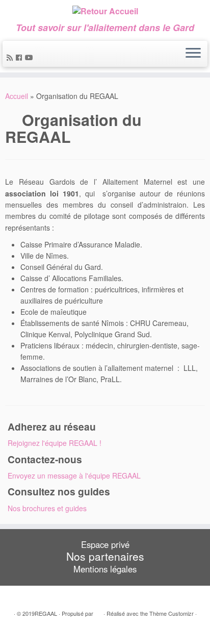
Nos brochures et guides (47, 508)
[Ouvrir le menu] (193, 54)
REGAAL (46, 613)
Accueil (16, 96)
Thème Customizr (171, 613)
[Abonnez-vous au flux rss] (11, 57)
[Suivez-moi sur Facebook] (20, 57)
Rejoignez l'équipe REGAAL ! (54, 443)
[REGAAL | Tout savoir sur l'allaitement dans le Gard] (105, 11)
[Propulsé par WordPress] (98, 611)
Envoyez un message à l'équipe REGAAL (74, 475)
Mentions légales (105, 569)
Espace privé (105, 544)
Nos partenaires (105, 556)
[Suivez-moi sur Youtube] (30, 57)
